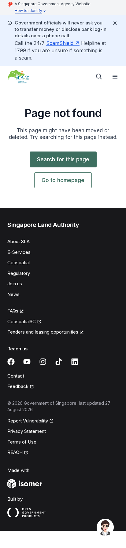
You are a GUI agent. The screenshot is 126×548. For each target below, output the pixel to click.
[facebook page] (11, 361)
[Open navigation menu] (115, 76)
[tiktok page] (58, 361)
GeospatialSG (21, 321)
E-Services (19, 252)
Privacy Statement (26, 431)
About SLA (18, 241)
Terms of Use (21, 442)
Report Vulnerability (27, 421)
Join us (14, 284)
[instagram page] (42, 361)
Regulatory (18, 273)
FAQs (12, 311)
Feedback (17, 386)
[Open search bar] (99, 76)
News (13, 294)
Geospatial (18, 262)
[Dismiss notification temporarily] (115, 23)
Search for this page (63, 159)
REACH (15, 452)
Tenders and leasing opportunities (42, 332)
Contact (15, 376)
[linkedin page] (74, 361)
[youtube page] (27, 361)
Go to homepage (63, 180)
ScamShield (59, 43)
